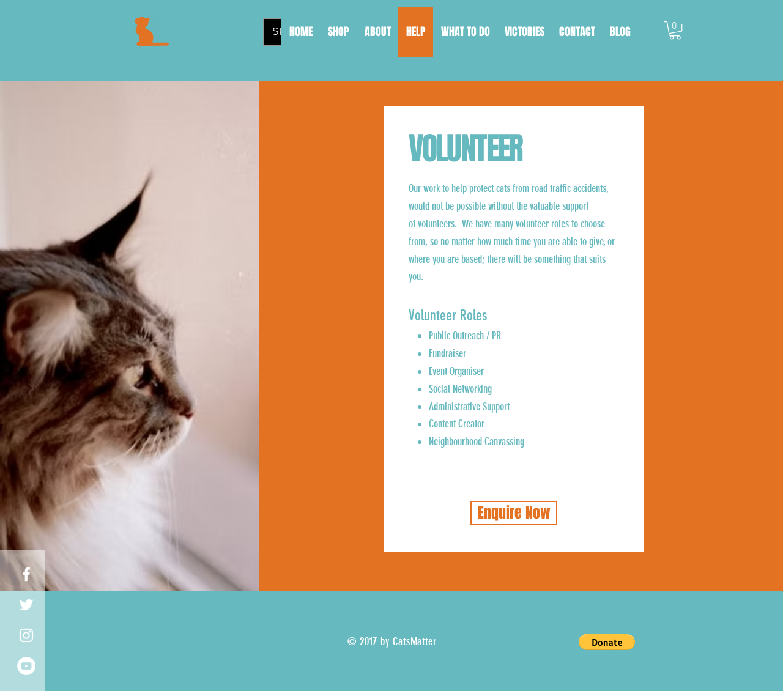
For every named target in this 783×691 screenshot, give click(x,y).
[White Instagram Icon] (26, 635)
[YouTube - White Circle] (26, 666)
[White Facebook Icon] (26, 574)
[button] (675, 30)
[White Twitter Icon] (26, 605)
